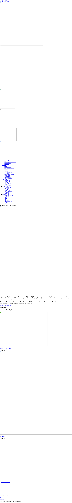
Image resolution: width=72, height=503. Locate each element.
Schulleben (4, 165)
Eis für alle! (2, 436)
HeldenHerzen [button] (4, 307)
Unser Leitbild (7, 180)
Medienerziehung (7, 185)
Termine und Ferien (7, 167)
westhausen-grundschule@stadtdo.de (6, 492)
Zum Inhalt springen (3, 0)
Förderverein (6, 164)
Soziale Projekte (5, 186)
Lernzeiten (6, 182)
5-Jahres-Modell (7, 181)
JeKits (5, 197)
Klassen (5, 166)
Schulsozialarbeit (7, 163)
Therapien (6, 202)
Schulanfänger (9, 172)
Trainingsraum (7, 190)
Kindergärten (6, 200)
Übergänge (6, 171)
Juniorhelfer (6, 192)
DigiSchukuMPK (7, 177)
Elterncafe (6, 170)
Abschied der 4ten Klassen (6, 348)
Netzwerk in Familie (8, 201)
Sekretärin (8, 158)
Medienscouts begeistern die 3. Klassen (9, 478)
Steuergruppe (6, 160)
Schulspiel (8, 173)
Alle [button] (1, 307)
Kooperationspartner (6, 194)
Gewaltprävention (7, 187)
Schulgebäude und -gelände (9, 168)
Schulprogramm (5, 179)
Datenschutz (2, 497)
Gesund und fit (7, 175)
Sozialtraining (6, 189)
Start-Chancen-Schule (8, 178)
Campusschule (7, 176)
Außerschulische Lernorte (9, 174)
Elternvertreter (7, 196)
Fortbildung (6, 184)
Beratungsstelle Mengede (8, 195)
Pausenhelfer (6, 188)
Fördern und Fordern (8, 183)
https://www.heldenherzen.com (5, 305)
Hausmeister (9, 159)
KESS (5, 198)
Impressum (2, 499)
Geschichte (6, 169)
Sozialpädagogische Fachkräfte (10, 162)
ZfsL (5, 203)
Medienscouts (6, 193)
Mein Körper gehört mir (8, 191)
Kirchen (5, 199)
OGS (5, 161)
